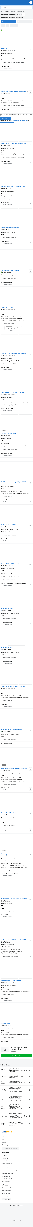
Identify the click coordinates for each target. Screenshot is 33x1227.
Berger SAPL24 (3, 1082)
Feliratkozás (5, 118)
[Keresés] (30, 7)
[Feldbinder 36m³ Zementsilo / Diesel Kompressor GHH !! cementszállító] (16, 133)
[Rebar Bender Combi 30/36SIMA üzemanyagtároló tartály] (16, 259)
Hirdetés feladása (16, 1055)
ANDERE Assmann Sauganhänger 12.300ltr (14, 482)
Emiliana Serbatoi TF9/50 (8, 525)
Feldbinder (4, 48)
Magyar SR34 (3, 1123)
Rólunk (3, 1139)
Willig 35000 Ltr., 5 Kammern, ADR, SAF (12, 392)
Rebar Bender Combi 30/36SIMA (10, 270)
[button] (30, 2)
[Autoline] (2, 11)
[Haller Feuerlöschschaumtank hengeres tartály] (16, 217)
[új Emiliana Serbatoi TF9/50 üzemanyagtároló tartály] (16, 514)
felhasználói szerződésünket (7, 122)
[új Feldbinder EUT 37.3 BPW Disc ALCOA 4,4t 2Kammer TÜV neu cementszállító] (16, 929)
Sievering (4, 854)
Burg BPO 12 (3, 1070)
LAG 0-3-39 (4, 1076)
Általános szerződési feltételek (9, 1170)
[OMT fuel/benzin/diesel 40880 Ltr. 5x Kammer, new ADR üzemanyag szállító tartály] (16, 757)
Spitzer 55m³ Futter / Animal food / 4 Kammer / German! (17, 91)
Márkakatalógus (6, 1181)
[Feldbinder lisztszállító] (16, 38)
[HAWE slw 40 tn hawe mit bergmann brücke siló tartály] (16, 343)
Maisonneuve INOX (6, 1023)
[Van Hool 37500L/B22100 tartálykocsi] (16, 423)
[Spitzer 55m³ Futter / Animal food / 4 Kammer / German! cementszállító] (16, 80)
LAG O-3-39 (4, 1116)
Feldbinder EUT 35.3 (3, 1098)
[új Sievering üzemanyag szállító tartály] (16, 843)
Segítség (4, 1142)
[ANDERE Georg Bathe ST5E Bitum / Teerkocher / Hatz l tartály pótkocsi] (16, 176)
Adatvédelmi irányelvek (8, 1173)
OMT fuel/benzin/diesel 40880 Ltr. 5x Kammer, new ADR (17, 768)
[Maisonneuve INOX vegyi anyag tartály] (16, 1012)
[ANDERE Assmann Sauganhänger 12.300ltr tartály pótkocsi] (16, 471)
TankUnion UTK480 (7, 608)
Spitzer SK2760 (3, 1107)
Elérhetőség (5, 1145)
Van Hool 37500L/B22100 (8, 433)
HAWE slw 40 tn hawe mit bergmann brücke (13, 353)
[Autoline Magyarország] (10, 2)
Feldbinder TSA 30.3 (3, 1090)
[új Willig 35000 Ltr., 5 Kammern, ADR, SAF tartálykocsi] (16, 382)
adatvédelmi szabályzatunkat (20, 120)
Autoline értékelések (7, 1178)
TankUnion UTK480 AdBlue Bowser (11, 729)
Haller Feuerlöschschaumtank (10, 227)
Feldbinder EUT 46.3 (7, 307)
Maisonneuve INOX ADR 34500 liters (11, 980)
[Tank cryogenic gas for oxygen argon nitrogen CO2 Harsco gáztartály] (16, 888)
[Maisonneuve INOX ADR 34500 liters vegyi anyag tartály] (16, 970)
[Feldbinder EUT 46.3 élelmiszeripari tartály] (16, 296)
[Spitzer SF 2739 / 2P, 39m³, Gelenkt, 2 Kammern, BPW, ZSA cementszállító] (16, 553)
